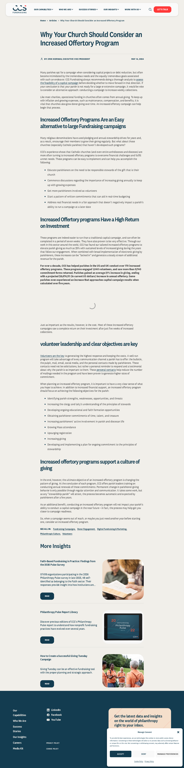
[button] (178, 732)
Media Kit (18, 748)
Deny (143, 754)
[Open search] (150, 9)
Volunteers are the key (52, 356)
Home (43, 20)
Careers (17, 743)
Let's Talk (162, 9)
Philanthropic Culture (50, 533)
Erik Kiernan (55, 59)
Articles (53, 20)
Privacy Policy (149, 761)
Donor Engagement (86, 529)
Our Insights (19, 737)
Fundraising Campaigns (64, 529)
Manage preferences (167, 754)
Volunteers (67, 533)
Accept (120, 754)
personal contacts (106, 370)
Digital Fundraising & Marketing (111, 529)
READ (47, 596)
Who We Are (19, 721)
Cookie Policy (138, 761)
